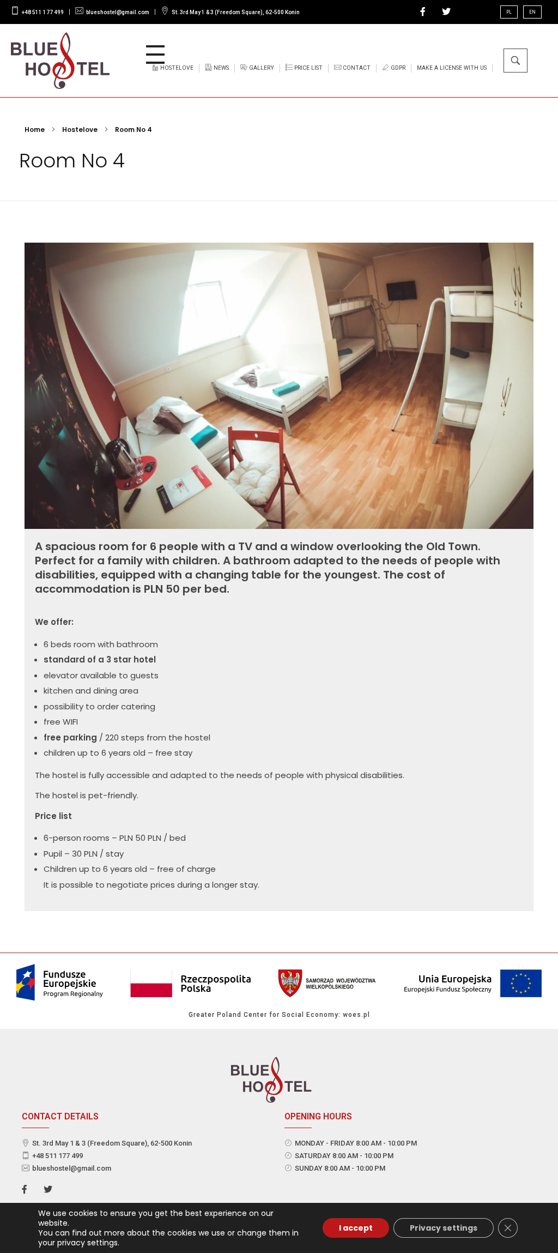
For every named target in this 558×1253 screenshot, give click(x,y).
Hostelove (80, 129)
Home (35, 129)
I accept (356, 1227)
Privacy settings (443, 1227)
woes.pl (356, 1015)
